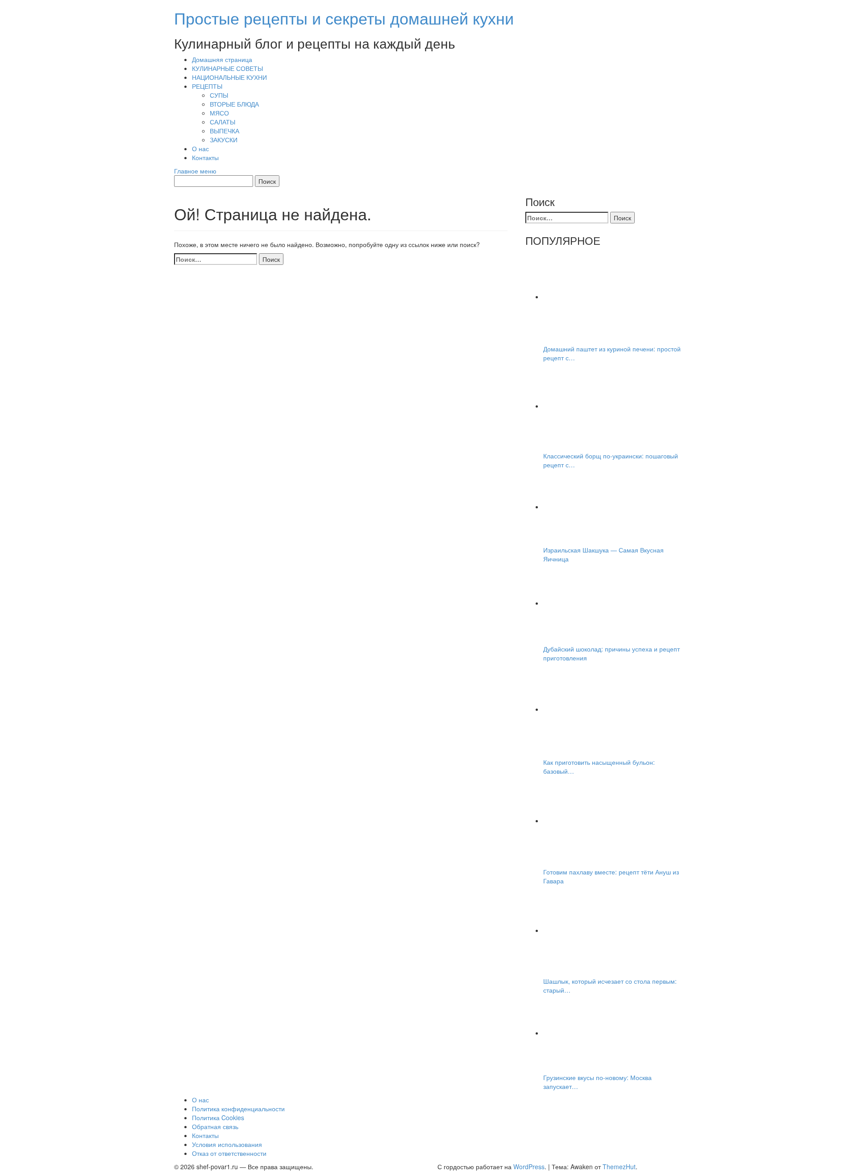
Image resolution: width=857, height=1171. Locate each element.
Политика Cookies (218, 1117)
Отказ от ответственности (229, 1153)
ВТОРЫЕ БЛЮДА (234, 103)
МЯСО (219, 112)
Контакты (205, 157)
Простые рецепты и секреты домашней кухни (344, 17)
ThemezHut (619, 1166)
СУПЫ (219, 95)
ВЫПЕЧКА (224, 130)
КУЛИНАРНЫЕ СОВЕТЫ (227, 68)
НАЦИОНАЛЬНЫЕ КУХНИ (229, 77)
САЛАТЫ (222, 121)
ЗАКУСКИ (223, 139)
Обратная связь (215, 1126)
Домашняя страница (222, 59)
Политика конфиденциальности (238, 1108)
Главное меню (195, 170)
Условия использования (227, 1144)
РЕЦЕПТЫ (207, 86)
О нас (200, 148)
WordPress (529, 1166)
